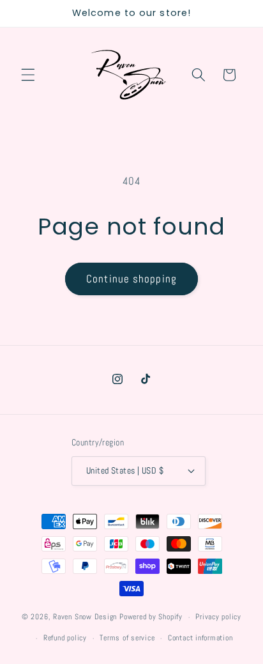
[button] (28, 74)
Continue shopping (131, 279)
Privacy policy (218, 617)
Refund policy (65, 638)
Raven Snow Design (85, 617)
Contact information (200, 638)
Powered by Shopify (151, 617)
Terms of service (127, 638)
